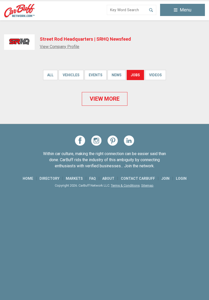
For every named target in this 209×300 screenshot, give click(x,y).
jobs (135, 75)
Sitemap (147, 185)
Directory (49, 178)
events (95, 75)
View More (105, 99)
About (108, 178)
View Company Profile (59, 46)
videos (155, 75)
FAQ (92, 178)
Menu (185, 9)
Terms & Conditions (125, 185)
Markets (74, 178)
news (117, 75)
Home (28, 178)
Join (165, 178)
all (50, 75)
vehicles (71, 75)
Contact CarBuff (138, 178)
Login (181, 178)
